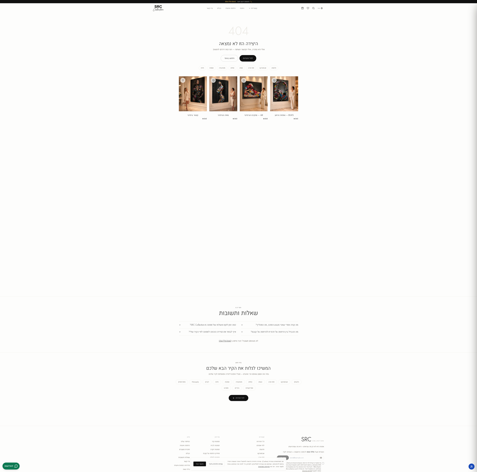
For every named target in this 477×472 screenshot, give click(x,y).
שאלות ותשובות (184, 457)
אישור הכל (199, 464)
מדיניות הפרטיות (307, 471)
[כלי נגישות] (472, 467)
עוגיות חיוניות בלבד (216, 464)
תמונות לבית (215, 445)
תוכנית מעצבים (184, 449)
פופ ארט (251, 68)
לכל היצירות (248, 58)
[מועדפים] (307, 8)
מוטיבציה (222, 68)
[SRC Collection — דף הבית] (158, 8)
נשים (241, 68)
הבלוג (219, 8)
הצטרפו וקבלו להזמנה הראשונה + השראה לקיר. (303, 452)
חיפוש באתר (229, 58)
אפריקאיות (249, 388)
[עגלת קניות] (302, 8)
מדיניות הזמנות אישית (182, 465)
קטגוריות (254, 8)
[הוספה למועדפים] (274, 80)
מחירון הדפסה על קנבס (211, 453)
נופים (232, 68)
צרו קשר (210, 8)
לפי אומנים (260, 445)
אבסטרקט (262, 68)
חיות (202, 68)
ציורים (237, 388)
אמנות (211, 68)
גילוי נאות (186, 469)
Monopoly (195, 382)
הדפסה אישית (231, 8)
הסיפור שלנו (185, 441)
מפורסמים (181, 382)
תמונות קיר (216, 441)
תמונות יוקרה (215, 449)
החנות (242, 8)
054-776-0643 (230, 1)
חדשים (274, 68)
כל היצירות (260, 441)
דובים (207, 382)
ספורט (226, 388)
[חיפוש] (313, 8)
